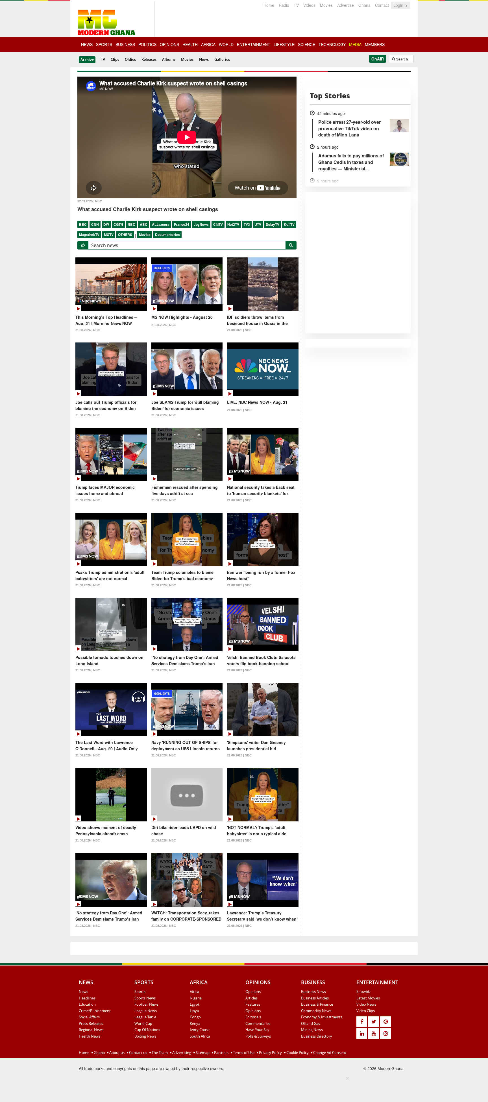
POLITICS (147, 44)
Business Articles (315, 998)
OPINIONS (169, 44)
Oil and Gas (310, 1023)
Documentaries (167, 234)
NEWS (87, 44)
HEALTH (190, 44)
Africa (194, 991)
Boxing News (145, 1036)
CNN (95, 224)
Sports (139, 991)
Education (87, 1004)
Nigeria (196, 998)
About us (116, 1052)
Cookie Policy (297, 1052)
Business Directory (316, 1036)
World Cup (143, 1023)
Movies (326, 5)
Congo (195, 1016)
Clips (115, 59)
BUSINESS (125, 44)
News (204, 59)
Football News (146, 1004)
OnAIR (377, 59)
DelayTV (272, 224)
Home (268, 5)
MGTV (109, 234)
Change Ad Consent (329, 1052)
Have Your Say (257, 1029)
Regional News (91, 1029)
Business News (313, 991)
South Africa (200, 1036)
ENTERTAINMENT (253, 44)
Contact (382, 5)
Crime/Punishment (95, 1010)
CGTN (118, 224)
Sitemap (202, 1052)
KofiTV (289, 224)
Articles (251, 998)
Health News (89, 1036)
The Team (159, 1052)
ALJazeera (160, 224)
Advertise (345, 5)
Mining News (312, 1029)
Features (252, 1004)
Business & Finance (317, 1004)
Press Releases (91, 1023)
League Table (145, 1016)
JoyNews (201, 224)
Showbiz (363, 991)
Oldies (130, 59)
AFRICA (208, 44)
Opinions (253, 991)
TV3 (247, 224)
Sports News (145, 998)
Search (401, 59)
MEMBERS (375, 44)
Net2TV (233, 224)
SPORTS (104, 44)
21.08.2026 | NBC (87, 330)
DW (106, 224)
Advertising (181, 1052)
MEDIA (355, 44)
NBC (131, 224)
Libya (194, 1010)
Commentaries (257, 1023)
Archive (87, 59)
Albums (168, 59)
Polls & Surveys (258, 1036)
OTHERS (125, 234)
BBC (83, 224)
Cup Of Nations (147, 1029)
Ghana (364, 5)
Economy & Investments (321, 1016)
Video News (366, 1004)
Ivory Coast (199, 1029)
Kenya (195, 1023)
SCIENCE (306, 44)
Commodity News (316, 1010)
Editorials (253, 1016)
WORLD (226, 44)
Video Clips (365, 1010)
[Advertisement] (242, 1088)
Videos (309, 5)
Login (398, 5)
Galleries (222, 59)
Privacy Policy (270, 1052)
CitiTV (218, 224)
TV (296, 5)
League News (145, 1010)
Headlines (87, 998)
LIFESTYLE (284, 44)
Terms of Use (243, 1052)
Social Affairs (89, 1016)
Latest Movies (368, 998)
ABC (143, 224)
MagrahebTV (89, 234)
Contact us (137, 1052)
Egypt (194, 1004)
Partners (220, 1052)
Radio (284, 5)
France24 (181, 224)
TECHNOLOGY (332, 44)
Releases (148, 59)
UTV (257, 224)
